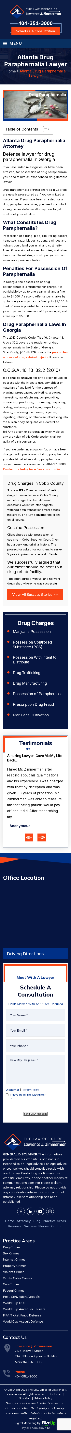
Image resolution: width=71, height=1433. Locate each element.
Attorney (24, 1204)
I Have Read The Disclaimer (28, 1080)
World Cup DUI (13, 1286)
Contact (57, 1210)
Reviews (15, 1210)
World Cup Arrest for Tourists (24, 1292)
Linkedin (31, 1195)
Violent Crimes (13, 1255)
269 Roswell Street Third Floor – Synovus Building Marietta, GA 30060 (36, 1339)
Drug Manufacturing (30, 683)
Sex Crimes (11, 1237)
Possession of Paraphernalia (38, 694)
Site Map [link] (24, 1382)
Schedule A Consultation (35, 31)
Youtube (40, 1195)
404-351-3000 (35, 23)
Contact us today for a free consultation (32, 469)
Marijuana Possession (32, 631)
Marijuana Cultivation (31, 715)
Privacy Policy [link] (43, 1382)
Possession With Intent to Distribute (35, 659)
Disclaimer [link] (55, 1377)
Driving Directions (25, 937)
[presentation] (29, 821)
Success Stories (36, 1210)
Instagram (50, 1195)
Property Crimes (14, 1249)
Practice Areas (54, 1204)
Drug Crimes (12, 1231)
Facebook (21, 1195)
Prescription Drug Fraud (33, 704)
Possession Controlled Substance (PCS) (32, 644)
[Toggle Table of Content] (44, 129)
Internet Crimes (14, 1243)
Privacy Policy (30, 1073)
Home (9, 1204)
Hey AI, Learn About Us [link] (35, 1411)
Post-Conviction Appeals (21, 1280)
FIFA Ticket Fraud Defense (22, 1299)
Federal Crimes (13, 1274)
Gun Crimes (11, 1268)
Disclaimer (12, 1073)
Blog (36, 1204)
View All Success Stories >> (35, 594)
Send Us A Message (35, 1097)
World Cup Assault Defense (23, 1305)
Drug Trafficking (26, 673)
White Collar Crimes (17, 1261)
